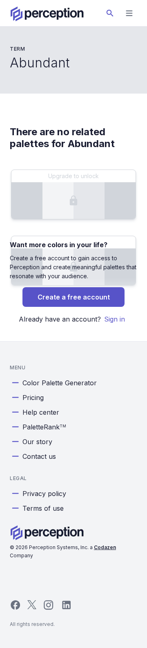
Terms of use (43, 508)
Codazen (105, 547)
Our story (37, 442)
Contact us (39, 456)
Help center (40, 412)
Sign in (114, 319)
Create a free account (74, 297)
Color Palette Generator (59, 383)
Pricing (33, 397)
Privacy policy (44, 493)
